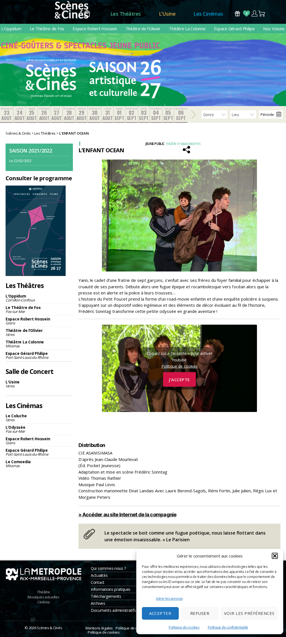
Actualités (99, 575)
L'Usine (13, 383)
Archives (98, 603)
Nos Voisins (274, 28)
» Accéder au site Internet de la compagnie (127, 514)
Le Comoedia (18, 463)
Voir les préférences (249, 613)
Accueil (87, 14)
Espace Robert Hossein (95, 28)
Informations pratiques (110, 589)
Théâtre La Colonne (187, 28)
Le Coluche (16, 417)
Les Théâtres (125, 13)
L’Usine (167, 13)
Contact (97, 582)
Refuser (199, 613)
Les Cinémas (208, 13)
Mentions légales (99, 628)
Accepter (160, 613)
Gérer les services (169, 598)
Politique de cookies (184, 627)
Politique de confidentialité (228, 627)
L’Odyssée (15, 429)
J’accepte (179, 379)
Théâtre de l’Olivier (143, 28)
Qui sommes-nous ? (108, 568)
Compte (254, 13)
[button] (275, 556)
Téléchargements (106, 596)
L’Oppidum (11, 28)
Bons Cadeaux (237, 13)
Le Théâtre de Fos (47, 28)
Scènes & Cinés (49, 627)
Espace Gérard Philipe (234, 28)
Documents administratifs (113, 610)
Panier (262, 13)
